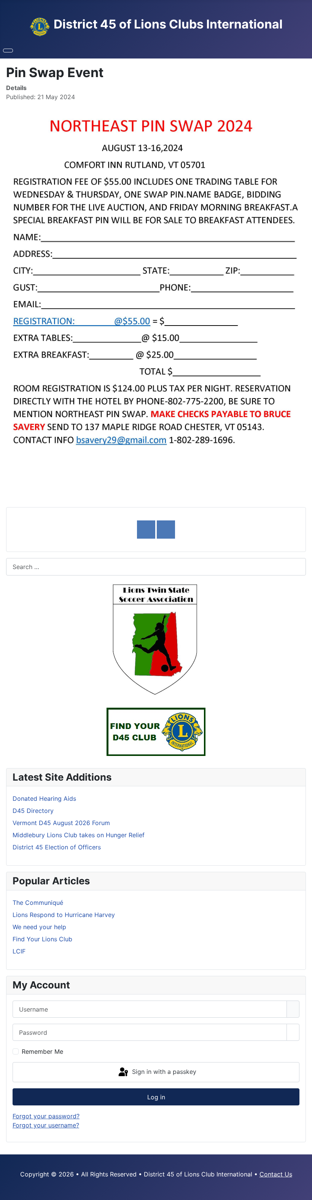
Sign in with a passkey (163, 1071)
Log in (156, 1097)
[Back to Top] (302, 1190)
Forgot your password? (46, 1116)
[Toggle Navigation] (8, 50)
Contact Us (275, 1174)
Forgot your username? (46, 1125)
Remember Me (42, 1051)
